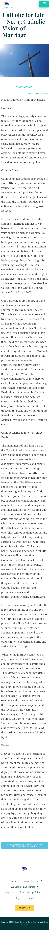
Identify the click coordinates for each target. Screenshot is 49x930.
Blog (17, 898)
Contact (30, 898)
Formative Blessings (30, 880)
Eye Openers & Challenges (23, 886)
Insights (8, 892)
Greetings (11, 880)
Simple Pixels (24, 925)
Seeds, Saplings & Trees (31, 892)
